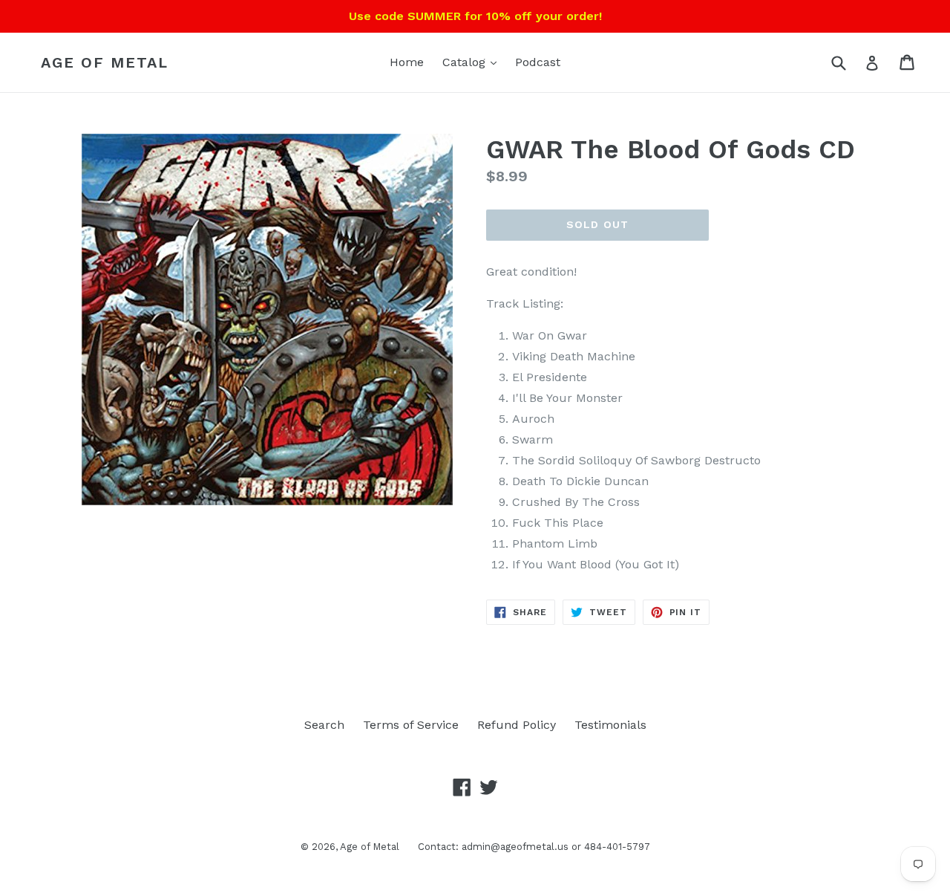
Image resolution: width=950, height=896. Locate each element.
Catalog (465, 62)
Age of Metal (104, 62)
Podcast (537, 62)
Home (407, 62)
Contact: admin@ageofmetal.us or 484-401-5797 (534, 846)
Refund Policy (516, 725)
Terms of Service (411, 725)
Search (324, 725)
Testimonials (610, 725)
